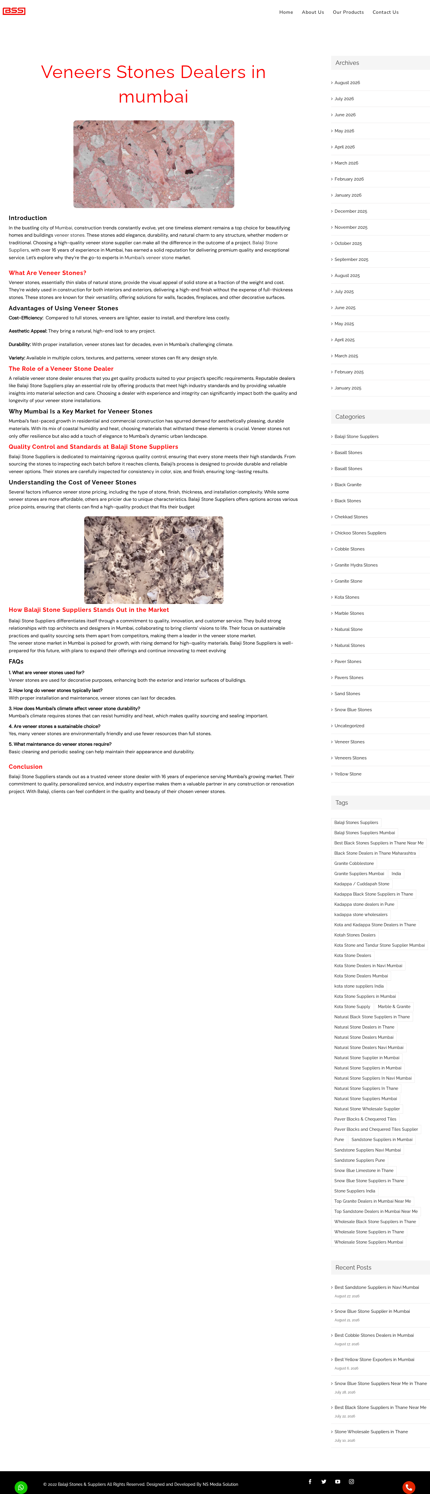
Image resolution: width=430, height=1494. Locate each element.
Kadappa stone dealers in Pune (364, 904)
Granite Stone (348, 581)
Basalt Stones (348, 452)
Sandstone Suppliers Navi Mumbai (367, 1150)
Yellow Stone (348, 774)
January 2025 (348, 388)
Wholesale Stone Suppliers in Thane (369, 1232)
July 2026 (344, 98)
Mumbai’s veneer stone (149, 258)
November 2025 (351, 227)
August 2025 (347, 275)
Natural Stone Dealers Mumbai (363, 1037)
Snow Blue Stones (353, 709)
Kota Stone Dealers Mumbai (361, 976)
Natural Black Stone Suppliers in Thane (372, 1017)
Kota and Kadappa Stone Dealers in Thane (375, 924)
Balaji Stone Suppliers (357, 436)
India (396, 873)
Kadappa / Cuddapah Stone (361, 884)
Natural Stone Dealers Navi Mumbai (368, 1047)
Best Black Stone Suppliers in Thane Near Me (380, 1407)
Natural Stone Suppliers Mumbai (365, 1098)
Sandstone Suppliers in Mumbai (382, 1139)
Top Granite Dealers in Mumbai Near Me (372, 1201)
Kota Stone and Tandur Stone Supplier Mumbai (379, 945)
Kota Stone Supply (352, 1006)
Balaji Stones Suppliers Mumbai (364, 832)
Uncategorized (349, 725)
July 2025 (344, 291)
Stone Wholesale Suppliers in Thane (371, 1431)
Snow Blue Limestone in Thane (363, 1170)
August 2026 (347, 82)
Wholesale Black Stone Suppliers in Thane (375, 1221)
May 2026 (344, 131)
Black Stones (348, 500)
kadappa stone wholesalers (361, 914)
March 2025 (346, 356)
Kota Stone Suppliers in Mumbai (365, 996)
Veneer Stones (349, 742)
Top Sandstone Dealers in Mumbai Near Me (376, 1211)
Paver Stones (348, 661)
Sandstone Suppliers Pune (359, 1160)
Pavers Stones (349, 677)
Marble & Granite (394, 1006)
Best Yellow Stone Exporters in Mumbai (374, 1359)
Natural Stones (350, 645)
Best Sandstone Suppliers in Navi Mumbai (377, 1287)
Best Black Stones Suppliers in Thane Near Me (379, 843)
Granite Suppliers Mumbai (359, 873)
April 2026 (345, 147)
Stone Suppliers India (354, 1191)
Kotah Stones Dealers (355, 935)
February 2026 (349, 179)
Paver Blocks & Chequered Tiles (365, 1119)
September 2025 (351, 259)
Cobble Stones (349, 549)
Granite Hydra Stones (356, 565)
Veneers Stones (351, 758)
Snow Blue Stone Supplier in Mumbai (372, 1311)
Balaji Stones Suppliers (356, 822)
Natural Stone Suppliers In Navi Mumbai (373, 1078)
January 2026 (348, 195)
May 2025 (344, 323)
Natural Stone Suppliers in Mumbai (367, 1068)
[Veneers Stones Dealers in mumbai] (153, 122)
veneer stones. (69, 235)
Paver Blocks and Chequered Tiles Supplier (376, 1129)
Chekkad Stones (351, 517)
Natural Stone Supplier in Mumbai (366, 1057)
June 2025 (345, 307)
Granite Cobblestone (354, 863)
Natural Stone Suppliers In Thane (366, 1088)
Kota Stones (347, 597)
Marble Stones (349, 613)
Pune (339, 1139)
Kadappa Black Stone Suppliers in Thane (373, 894)
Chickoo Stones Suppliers (360, 533)
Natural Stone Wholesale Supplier (367, 1109)
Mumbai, (64, 228)
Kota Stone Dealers (352, 955)
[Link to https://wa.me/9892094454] (21, 1487)
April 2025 (345, 339)
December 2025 (351, 211)
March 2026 (346, 163)
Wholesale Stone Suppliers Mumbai (368, 1242)
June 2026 (345, 114)
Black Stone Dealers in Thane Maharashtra (375, 853)
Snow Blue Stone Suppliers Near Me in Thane (381, 1383)
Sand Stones (347, 693)
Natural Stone (349, 629)
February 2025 (349, 372)
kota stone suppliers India (359, 986)
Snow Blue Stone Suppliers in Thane (369, 1180)
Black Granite (348, 484)
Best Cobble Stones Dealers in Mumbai (374, 1335)
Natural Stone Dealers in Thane (364, 1027)
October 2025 (348, 243)
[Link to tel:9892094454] (409, 1487)
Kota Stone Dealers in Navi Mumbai (368, 965)
